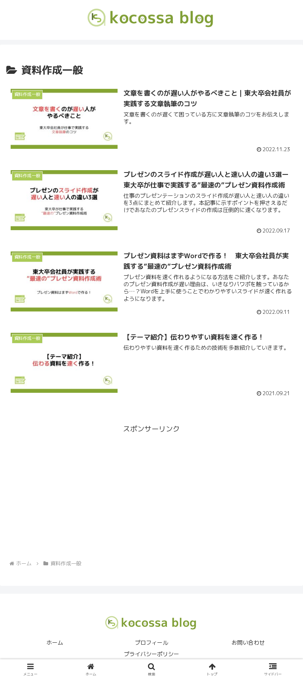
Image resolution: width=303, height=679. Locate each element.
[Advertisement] (151, 490)
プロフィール (151, 642)
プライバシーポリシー (151, 654)
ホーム (55, 642)
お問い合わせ (248, 642)
